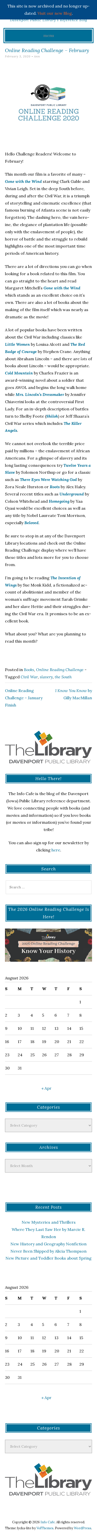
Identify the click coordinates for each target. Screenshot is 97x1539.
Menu (48, 35)
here (55, 849)
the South (63, 676)
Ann (37, 56)
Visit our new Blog (55, 13)
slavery (46, 676)
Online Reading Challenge (60, 669)
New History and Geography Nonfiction (48, 1243)
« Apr (46, 1088)
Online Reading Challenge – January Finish (24, 698)
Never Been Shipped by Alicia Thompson (48, 1251)
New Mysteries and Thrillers (49, 1222)
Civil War (29, 676)
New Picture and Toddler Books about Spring (48, 1258)
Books (29, 669)
